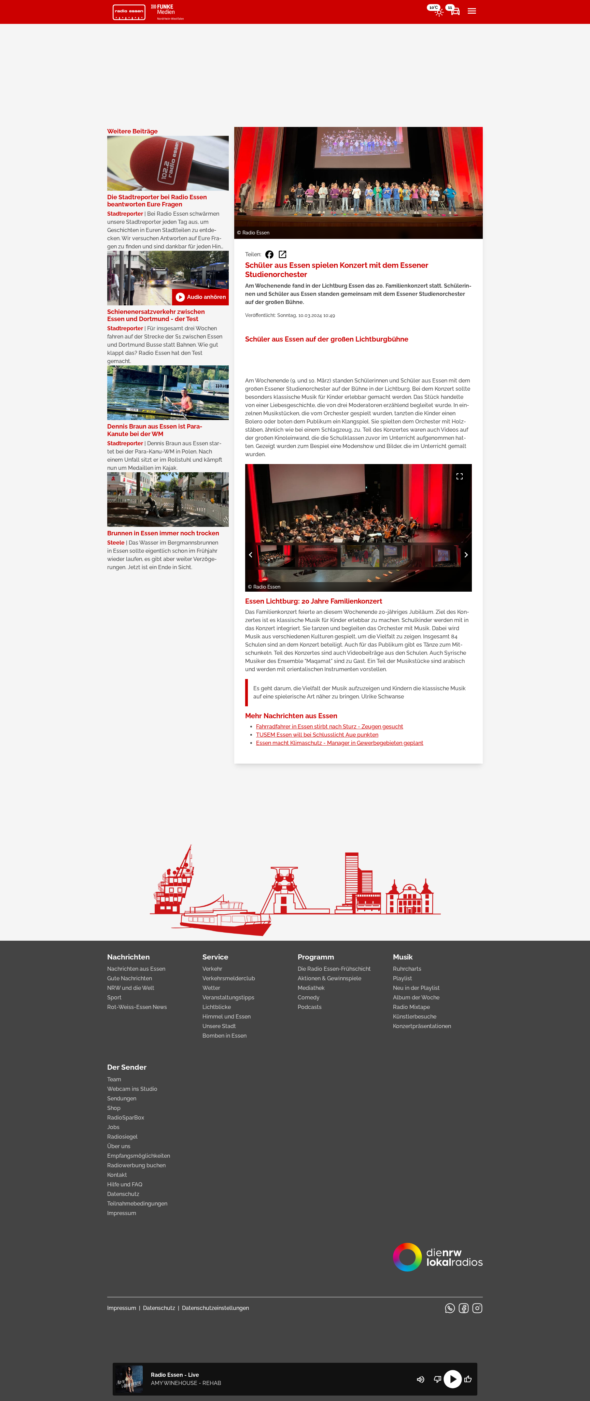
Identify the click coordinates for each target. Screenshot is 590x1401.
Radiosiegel (122, 1136)
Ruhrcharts (407, 969)
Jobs (113, 1127)
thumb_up (468, 1379)
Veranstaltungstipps (228, 997)
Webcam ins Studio (132, 1089)
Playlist (402, 978)
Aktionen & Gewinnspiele (329, 978)
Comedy (309, 997)
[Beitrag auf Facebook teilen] (269, 254)
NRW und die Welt (130, 988)
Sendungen (121, 1098)
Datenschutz (123, 1194)
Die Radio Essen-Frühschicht (334, 969)
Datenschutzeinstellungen (215, 1308)
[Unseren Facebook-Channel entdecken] (463, 1308)
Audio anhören (200, 297)
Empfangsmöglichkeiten (138, 1156)
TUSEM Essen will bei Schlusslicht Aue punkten (317, 735)
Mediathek (311, 988)
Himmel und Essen (226, 1016)
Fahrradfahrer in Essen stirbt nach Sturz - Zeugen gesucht (329, 726)
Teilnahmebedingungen (137, 1203)
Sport (114, 997)
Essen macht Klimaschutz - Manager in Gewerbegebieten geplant (339, 743)
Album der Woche (416, 997)
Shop (114, 1108)
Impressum (121, 1213)
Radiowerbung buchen (136, 1165)
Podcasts (310, 1007)
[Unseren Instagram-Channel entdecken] (477, 1308)
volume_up (420, 1379)
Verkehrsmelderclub (228, 978)
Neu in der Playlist (416, 988)
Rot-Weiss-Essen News (137, 1007)
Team (114, 1079)
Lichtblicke (216, 1007)
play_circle (453, 1379)
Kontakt (117, 1175)
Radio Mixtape (411, 1007)
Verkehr (212, 969)
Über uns (118, 1146)
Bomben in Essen (224, 1035)
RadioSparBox (125, 1117)
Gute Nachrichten (129, 978)
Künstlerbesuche (414, 1016)
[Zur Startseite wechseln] (129, 12)
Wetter (211, 988)
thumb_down (438, 1379)
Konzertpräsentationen (422, 1026)
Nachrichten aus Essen (136, 969)
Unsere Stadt (219, 1026)
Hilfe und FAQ (124, 1184)
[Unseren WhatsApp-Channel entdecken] (450, 1308)
